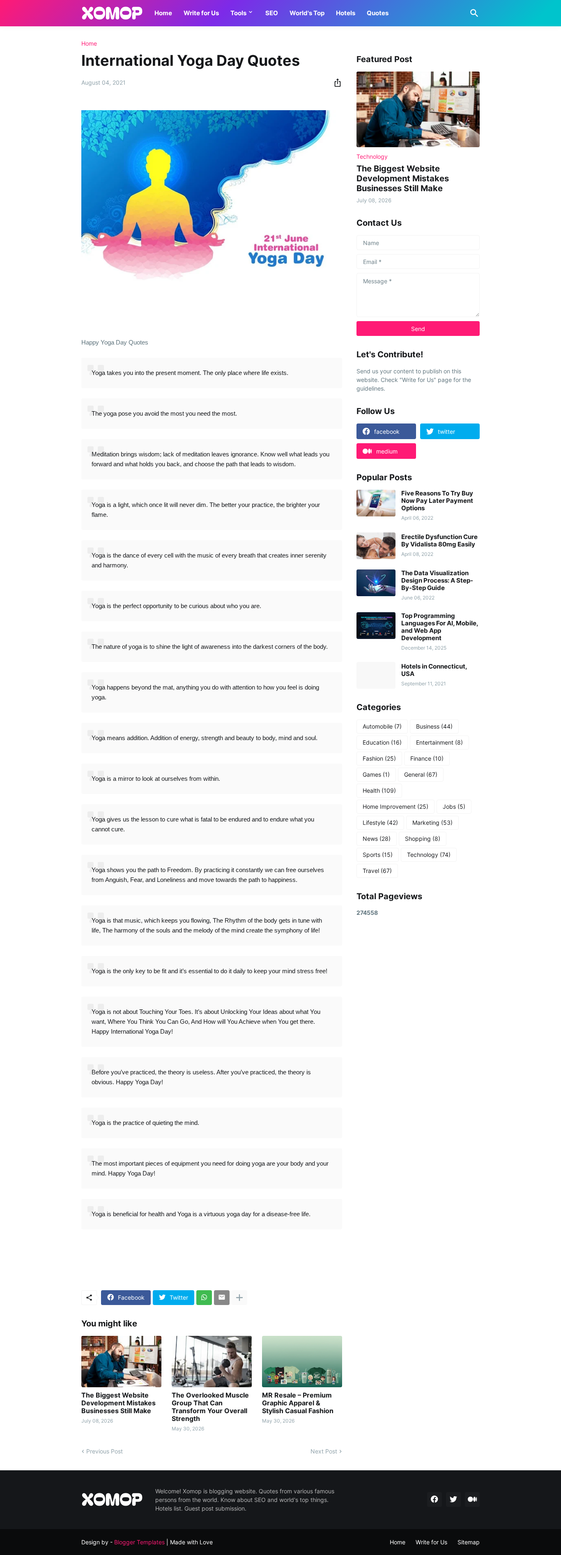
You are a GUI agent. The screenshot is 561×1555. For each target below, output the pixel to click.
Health (379, 790)
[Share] (335, 83)
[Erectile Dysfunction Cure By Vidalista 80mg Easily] (375, 545)
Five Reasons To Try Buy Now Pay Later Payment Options (437, 501)
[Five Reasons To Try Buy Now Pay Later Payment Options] (375, 503)
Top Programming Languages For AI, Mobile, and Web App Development (439, 627)
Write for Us (201, 13)
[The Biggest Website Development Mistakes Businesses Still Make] (121, 1361)
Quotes (378, 13)
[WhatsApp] (204, 1297)
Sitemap (469, 1542)
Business (434, 726)
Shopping (422, 838)
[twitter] (453, 1499)
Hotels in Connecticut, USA (434, 670)
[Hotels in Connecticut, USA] (375, 675)
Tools (238, 13)
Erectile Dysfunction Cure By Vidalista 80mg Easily (439, 540)
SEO (271, 13)
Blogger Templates (139, 1542)
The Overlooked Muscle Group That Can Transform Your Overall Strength (210, 1407)
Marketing (432, 822)
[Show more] (239, 1297)
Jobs (454, 806)
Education (382, 742)
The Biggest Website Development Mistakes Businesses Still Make (118, 1403)
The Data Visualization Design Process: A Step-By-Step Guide (437, 580)
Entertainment (439, 742)
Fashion (379, 758)
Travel (377, 870)
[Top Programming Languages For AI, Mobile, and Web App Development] (375, 625)
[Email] (222, 1297)
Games (376, 774)
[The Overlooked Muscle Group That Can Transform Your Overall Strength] (212, 1361)
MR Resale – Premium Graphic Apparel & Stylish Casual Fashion (297, 1403)
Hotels (345, 13)
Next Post (323, 1451)
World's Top (307, 13)
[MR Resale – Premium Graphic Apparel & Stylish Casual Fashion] (302, 1361)
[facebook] (434, 1499)
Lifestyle (380, 822)
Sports (378, 854)
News (377, 838)
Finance (427, 758)
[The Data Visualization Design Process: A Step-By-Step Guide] (375, 582)
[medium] (472, 1499)
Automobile (382, 726)
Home (163, 13)
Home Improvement (395, 806)
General (420, 774)
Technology (429, 854)
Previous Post (104, 1451)
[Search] (473, 13)
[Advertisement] (418, 1054)
